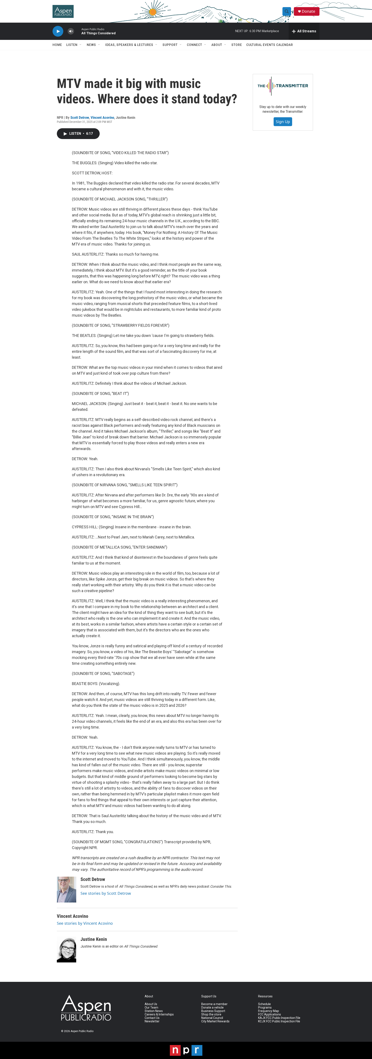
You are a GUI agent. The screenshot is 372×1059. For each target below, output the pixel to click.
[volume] (70, 31)
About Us (151, 1004)
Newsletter (152, 1021)
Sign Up (283, 121)
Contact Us (152, 1018)
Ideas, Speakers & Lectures (129, 45)
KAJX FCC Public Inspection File (279, 1018)
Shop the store (211, 1014)
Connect (194, 45)
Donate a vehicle (212, 1007)
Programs (265, 1007)
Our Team (151, 1007)
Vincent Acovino (102, 117)
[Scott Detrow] (66, 890)
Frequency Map (268, 1011)
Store (236, 45)
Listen (72, 45)
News (91, 45)
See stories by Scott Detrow (106, 893)
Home (57, 45)
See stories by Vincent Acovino (85, 923)
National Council (212, 1018)
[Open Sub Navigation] (80, 45)
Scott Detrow (79, 117)
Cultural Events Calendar (269, 45)
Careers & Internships (159, 1014)
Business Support (213, 1011)
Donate (308, 11)
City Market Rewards (215, 1021)
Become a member (214, 1004)
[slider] (77, 31)
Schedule (264, 1004)
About (216, 45)
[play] (57, 31)
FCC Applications (269, 1014)
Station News (154, 1011)
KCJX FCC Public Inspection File (279, 1021)
